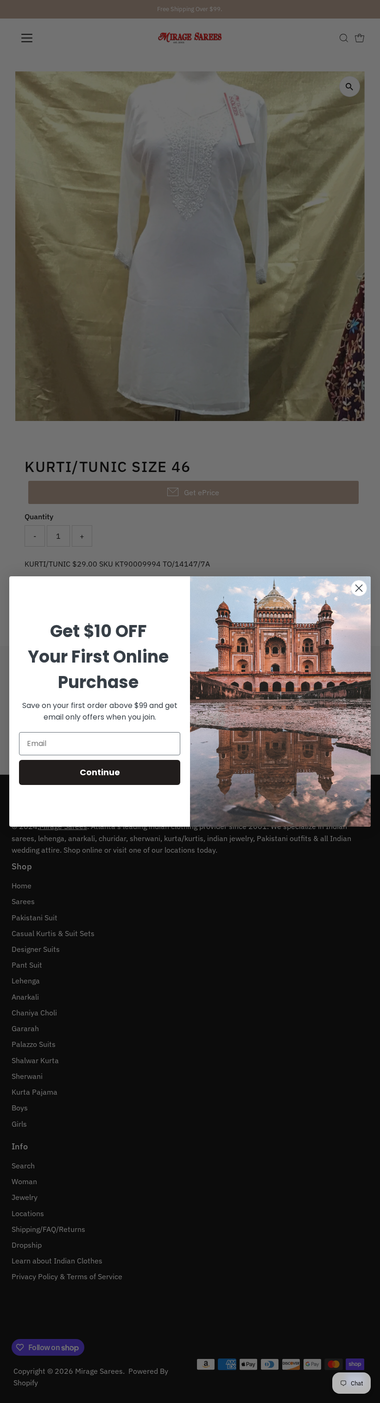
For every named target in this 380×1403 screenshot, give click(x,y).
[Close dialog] (359, 588)
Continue (100, 772)
